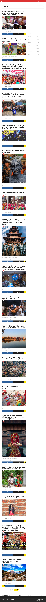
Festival (6, 29)
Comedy (29, 32)
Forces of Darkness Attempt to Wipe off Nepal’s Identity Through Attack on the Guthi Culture (13, 221)
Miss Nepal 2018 (30, 54)
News (37, 33)
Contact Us (4, 599)
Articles (3, 29)
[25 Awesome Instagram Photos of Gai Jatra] (14, 168)
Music (37, 26)
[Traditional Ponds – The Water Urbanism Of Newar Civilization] (14, 338)
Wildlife (38, 54)
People (38, 36)
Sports (38, 44)
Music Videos (39, 27)
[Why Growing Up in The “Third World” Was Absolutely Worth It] (14, 369)
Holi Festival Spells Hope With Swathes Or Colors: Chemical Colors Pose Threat (13, 13)
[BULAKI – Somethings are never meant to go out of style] (14, 478)
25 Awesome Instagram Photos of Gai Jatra (13, 151)
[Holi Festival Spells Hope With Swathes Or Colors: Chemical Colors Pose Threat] (14, 22)
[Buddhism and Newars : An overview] (14, 398)
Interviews (30, 51)
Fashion (29, 41)
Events (7, 56)
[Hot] (3, 532)
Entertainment (30, 38)
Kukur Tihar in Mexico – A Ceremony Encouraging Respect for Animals (14, 39)
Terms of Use (12, 599)
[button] (1, 1)
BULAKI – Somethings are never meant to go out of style (13, 467)
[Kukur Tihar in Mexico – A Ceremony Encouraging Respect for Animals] (14, 49)
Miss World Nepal (40, 24)
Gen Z (29, 45)
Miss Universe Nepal (40, 23)
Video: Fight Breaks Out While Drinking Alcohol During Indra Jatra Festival (13, 127)
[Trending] (3, 17)
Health (29, 48)
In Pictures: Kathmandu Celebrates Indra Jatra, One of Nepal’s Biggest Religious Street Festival (13, 95)
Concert (29, 33)
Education (30, 36)
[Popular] (3, 271)
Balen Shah (30, 29)
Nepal (9, 29)
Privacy (7, 599)
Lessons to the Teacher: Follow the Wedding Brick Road (13, 497)
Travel (8, 581)
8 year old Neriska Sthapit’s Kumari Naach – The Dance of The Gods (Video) (13, 417)
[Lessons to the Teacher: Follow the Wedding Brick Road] (14, 507)
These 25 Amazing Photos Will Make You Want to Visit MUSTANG (13, 561)
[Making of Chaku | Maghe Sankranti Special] (14, 308)
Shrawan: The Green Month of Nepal (13, 193)
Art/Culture (4, 56)
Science (38, 42)
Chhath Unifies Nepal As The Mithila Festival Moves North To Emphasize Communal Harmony (14, 66)
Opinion (12, 29)
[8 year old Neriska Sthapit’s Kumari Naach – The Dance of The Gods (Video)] (14, 438)
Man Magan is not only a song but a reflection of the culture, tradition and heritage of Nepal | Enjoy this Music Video (14, 528)
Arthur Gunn (30, 24)
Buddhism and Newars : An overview (12, 387)
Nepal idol (38, 30)
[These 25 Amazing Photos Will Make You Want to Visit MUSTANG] (14, 572)
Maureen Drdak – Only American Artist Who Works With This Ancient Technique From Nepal (14, 267)
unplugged (38, 51)
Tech (37, 45)
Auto (29, 27)
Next (15, 589)
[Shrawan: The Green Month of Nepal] (14, 203)
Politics (16, 257)
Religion (16, 56)
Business (29, 30)
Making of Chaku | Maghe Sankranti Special (11, 297)
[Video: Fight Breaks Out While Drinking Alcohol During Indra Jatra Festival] (14, 135)
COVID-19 (29, 35)
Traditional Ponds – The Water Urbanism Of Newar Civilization (13, 326)
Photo (13, 56)
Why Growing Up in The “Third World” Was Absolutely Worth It (13, 358)
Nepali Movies (39, 32)
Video (16, 458)
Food (9, 317)
